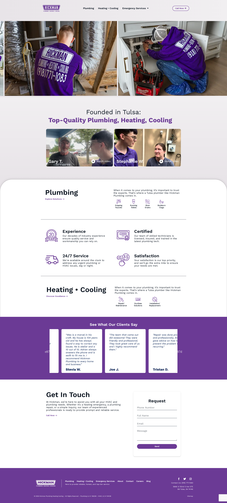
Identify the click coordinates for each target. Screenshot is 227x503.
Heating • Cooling (108, 8)
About (120, 481)
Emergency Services (134, 8)
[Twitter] (184, 479)
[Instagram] (190, 479)
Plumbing (88, 8)
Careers (140, 481)
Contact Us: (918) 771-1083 (182, 483)
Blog (148, 481)
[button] (48, 351)
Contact (129, 481)
